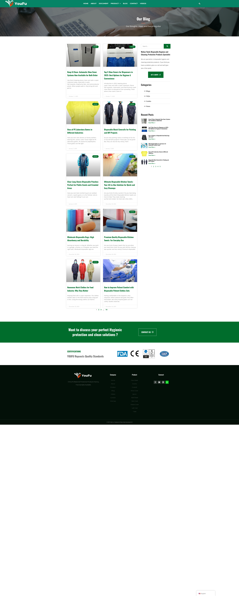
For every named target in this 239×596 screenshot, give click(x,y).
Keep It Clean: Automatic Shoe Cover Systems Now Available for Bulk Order (159, 119)
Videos (143, 3)
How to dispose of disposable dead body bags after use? (159, 136)
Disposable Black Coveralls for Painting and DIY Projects (159, 160)
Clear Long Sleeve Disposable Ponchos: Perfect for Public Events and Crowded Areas (83, 184)
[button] (199, 3)
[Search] (167, 46)
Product (115, 3)
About (93, 3)
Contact (134, 3)
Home (85, 3)
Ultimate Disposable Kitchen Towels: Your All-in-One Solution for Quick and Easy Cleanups (119, 184)
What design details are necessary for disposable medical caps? (157, 144)
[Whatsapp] (167, 382)
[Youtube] (159, 382)
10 (106, 310)
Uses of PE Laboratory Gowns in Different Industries (158, 152)
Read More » (152, 123)
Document (103, 3)
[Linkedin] (163, 382)
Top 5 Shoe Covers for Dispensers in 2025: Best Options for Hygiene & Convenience (118, 75)
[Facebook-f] (155, 382)
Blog (125, 3)
